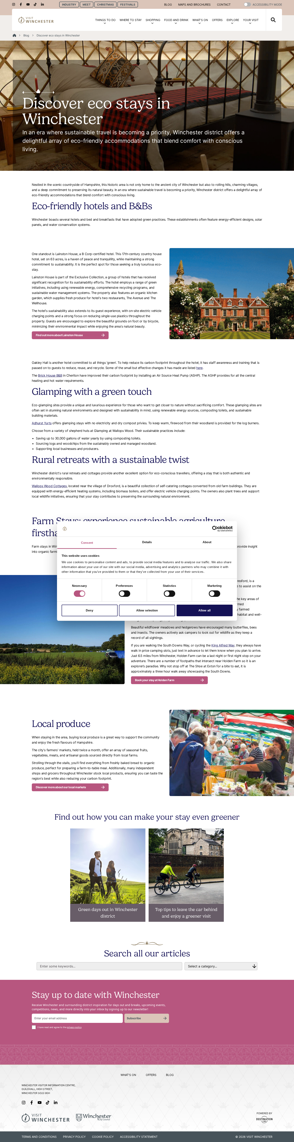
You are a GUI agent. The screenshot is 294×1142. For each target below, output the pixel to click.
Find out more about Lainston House (59, 335)
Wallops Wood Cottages (49, 486)
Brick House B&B (50, 375)
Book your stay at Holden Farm (154, 680)
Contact (224, 4)
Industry (69, 4)
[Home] (14, 35)
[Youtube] (29, 4)
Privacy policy (74, 1136)
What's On (200, 20)
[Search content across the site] (271, 19)
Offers (217, 20)
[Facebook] (22, 4)
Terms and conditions (39, 1136)
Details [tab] (147, 542)
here (199, 368)
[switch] (124, 593)
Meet (87, 4)
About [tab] (207, 542)
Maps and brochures (194, 4)
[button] (247, 4)
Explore (233, 20)
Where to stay (131, 20)
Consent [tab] (87, 542)
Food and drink (176, 20)
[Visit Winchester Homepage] (36, 19)
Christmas (105, 4)
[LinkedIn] (43, 4)
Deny (89, 610)
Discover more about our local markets (61, 787)
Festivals (127, 4)
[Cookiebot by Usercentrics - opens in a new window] (215, 529)
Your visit (251, 20)
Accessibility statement (139, 1136)
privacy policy (74, 1027)
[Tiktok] (36, 4)
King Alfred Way (222, 645)
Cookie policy (103, 1136)
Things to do (105, 20)
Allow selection (147, 610)
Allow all (204, 610)
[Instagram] (15, 4)
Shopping (153, 20)
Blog (168, 4)
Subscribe (134, 1018)
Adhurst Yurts (42, 423)
